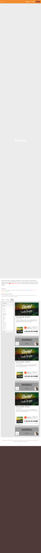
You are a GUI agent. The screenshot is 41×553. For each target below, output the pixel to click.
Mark (3, 319)
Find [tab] (12, 299)
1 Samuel (4, 311)
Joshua (4, 310)
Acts (3, 321)
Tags (4, 331)
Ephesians (4, 323)
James (4, 326)
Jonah (4, 317)
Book (4, 305)
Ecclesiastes (5, 314)
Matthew (4, 318)
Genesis (4, 308)
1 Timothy (4, 324)
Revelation (4, 327)
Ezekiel (4, 316)
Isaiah (4, 315)
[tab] (7, 304)
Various (4, 328)
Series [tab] (7, 299)
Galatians (4, 322)
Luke (3, 320)
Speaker (5, 303)
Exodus (4, 309)
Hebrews (4, 325)
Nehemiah (4, 313)
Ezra (3, 312)
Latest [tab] (3, 299)
